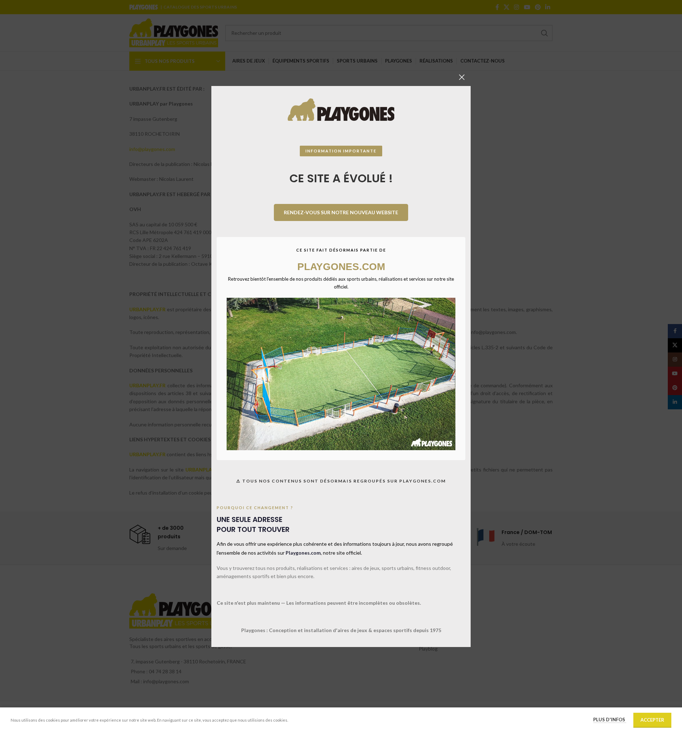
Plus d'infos (609, 719)
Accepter (652, 720)
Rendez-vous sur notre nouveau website (341, 212)
